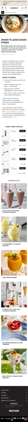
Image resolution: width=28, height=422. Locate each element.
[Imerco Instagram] (12, 411)
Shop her (5, 4)
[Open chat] (2, 12)
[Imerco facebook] (10, 411)
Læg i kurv (22, 130)
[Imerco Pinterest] (16, 411)
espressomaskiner (19, 111)
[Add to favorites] (3, 136)
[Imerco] (14, 8)
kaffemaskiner (8, 111)
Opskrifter (3, 16)
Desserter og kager (12, 16)
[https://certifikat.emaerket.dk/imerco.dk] (12, 420)
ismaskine (14, 117)
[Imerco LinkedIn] (18, 411)
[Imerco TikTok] (14, 411)
